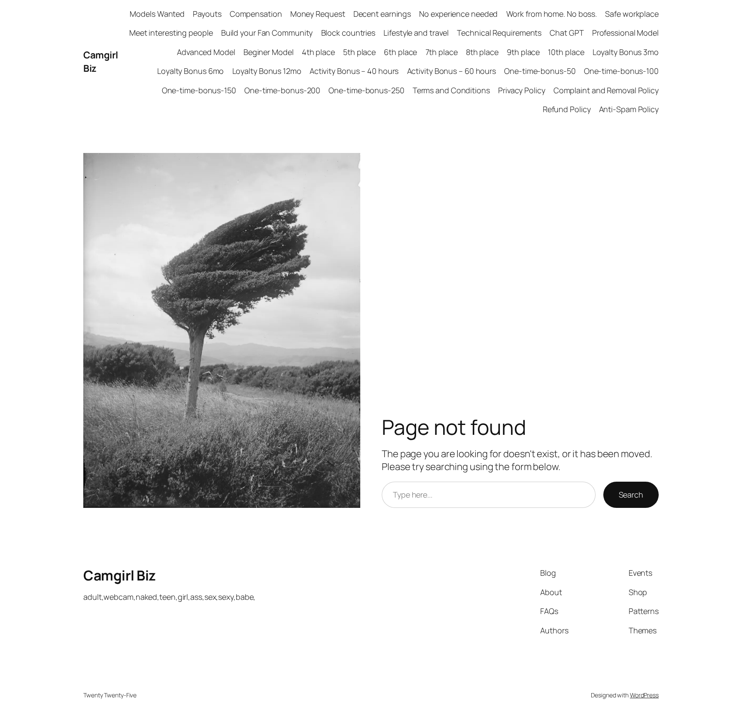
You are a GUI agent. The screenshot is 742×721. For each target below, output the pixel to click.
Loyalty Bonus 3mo (626, 52)
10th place (566, 52)
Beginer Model (268, 52)
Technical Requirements (499, 32)
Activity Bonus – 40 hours (354, 71)
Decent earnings (382, 14)
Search (631, 494)
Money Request (317, 14)
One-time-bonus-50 (539, 71)
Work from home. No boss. (551, 14)
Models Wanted (157, 14)
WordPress (644, 695)
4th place (318, 52)
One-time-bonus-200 (282, 90)
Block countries (348, 32)
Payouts (207, 14)
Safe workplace (632, 14)
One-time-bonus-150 (199, 90)
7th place (442, 52)
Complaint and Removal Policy (606, 90)
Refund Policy (567, 109)
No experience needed (458, 14)
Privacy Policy (521, 90)
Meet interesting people (171, 32)
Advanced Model (206, 52)
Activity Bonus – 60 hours (451, 71)
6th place (400, 52)
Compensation (256, 14)
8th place (482, 52)
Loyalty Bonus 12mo (266, 71)
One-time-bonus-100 (621, 71)
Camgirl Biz (119, 575)
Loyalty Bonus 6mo (190, 71)
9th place (523, 52)
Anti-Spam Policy (629, 109)
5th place (359, 52)
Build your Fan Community (267, 32)
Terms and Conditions (451, 90)
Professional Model (625, 32)
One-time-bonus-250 (366, 90)
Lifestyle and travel (416, 32)
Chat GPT (567, 32)
